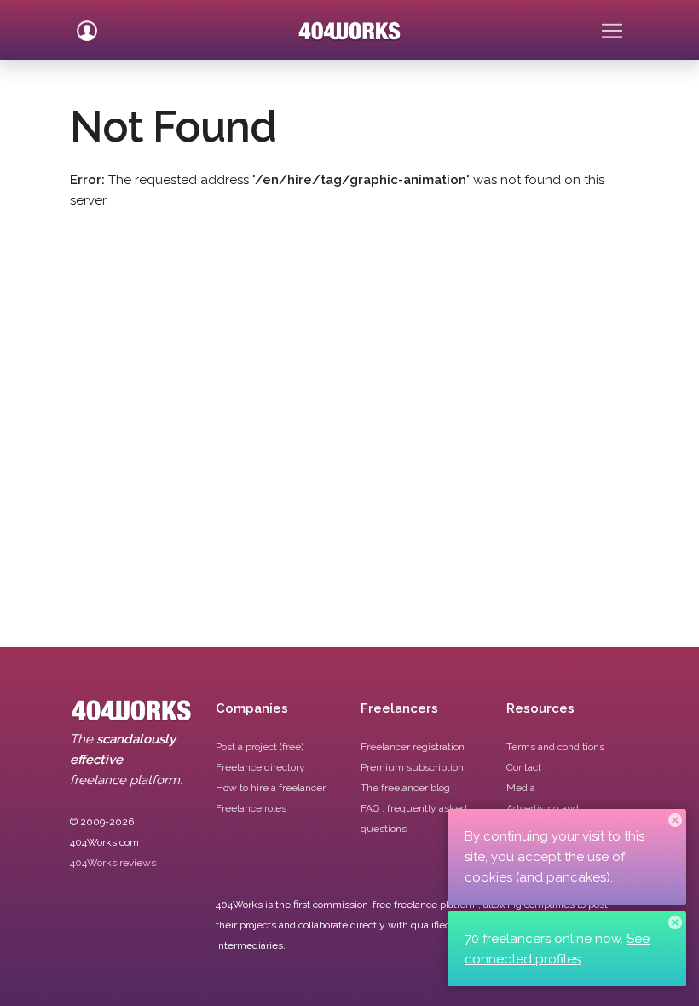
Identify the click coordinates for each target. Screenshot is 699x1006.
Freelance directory (260, 767)
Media (520, 788)
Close (675, 820)
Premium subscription (412, 767)
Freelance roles (251, 808)
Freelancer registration (413, 747)
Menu (612, 24)
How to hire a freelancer (271, 788)
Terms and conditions (555, 747)
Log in (87, 24)
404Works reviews (113, 863)
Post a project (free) (259, 747)
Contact (523, 767)
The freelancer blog (405, 788)
